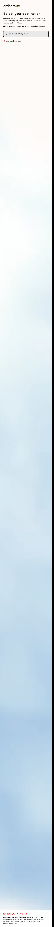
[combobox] (26, 34)
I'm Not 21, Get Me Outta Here (16, 914)
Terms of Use (31, 921)
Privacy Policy (20, 921)
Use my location (12, 41)
